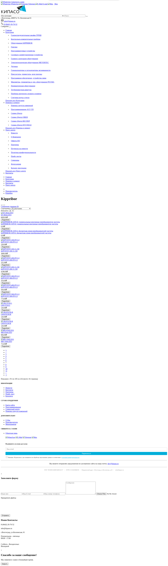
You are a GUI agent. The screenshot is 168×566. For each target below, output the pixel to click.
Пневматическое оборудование (23, 86)
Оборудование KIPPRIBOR (21, 43)
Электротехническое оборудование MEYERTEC (30, 62)
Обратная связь (11, 433)
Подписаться (86, 453)
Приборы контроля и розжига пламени (26, 94)
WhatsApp (15, 4)
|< (6, 350)
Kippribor (9, 193)
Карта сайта (10, 405)
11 (6, 371)
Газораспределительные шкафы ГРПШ (26, 35)
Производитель (11, 191)
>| (6, 375)
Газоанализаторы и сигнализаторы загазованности (31, 70)
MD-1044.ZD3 (6, 341)
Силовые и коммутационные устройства (27, 55)
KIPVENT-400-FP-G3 (9, 287)
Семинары (15, 160)
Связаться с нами (17, 2)
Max (56, 4)
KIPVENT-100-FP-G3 (9, 242)
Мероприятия (10, 424)
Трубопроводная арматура (21, 90)
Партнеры (15, 145)
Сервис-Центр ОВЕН (19, 117)
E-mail (45, 4)
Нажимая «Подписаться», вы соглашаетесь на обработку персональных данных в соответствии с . (44, 457)
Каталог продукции (18, 168)
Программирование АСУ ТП (22, 109)
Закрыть (5, 564)
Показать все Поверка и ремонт (17, 128)
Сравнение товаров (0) (10, 206)
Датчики (14, 66)
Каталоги (9, 396)
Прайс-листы (16, 156)
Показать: (4, 211)
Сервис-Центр (16, 113)
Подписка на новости (19, 149)
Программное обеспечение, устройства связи (28, 78)
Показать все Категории (14, 100)
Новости (14, 133)
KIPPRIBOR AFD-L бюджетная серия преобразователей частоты (26, 233)
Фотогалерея (16, 164)
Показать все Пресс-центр (15, 171)
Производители (11, 422)
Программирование (13, 407)
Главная (8, 30)
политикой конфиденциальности (70, 457)
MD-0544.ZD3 (6, 332)
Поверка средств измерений (22, 106)
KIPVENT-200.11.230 (9, 269)
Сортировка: (6, 208)
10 (6, 369)
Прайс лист (9, 394)
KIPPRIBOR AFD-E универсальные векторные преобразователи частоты (29, 224)
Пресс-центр (10, 130)
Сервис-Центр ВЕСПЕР (20, 121)
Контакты (9, 173)
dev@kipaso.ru (113, 464)
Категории (9, 32)
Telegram (31, 4)
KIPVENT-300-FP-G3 (9, 278)
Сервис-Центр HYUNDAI (21, 125)
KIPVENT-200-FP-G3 (9, 260)
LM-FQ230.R (6, 323)
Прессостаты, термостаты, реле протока (26, 74)
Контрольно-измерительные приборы (25, 39)
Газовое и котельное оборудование (24, 59)
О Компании (16, 137)
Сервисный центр (12, 409)
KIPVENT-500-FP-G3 (9, 296)
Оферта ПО (15, 141)
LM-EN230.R (6, 314)
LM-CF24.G (5, 305)
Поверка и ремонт (12, 103)
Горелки (14, 47)
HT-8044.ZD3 (6, 215)
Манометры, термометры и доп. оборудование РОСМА (32, 82)
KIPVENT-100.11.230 (9, 251)
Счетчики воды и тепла (20, 98)
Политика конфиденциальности (23, 152)
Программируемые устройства (23, 51)
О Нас (7, 420)
